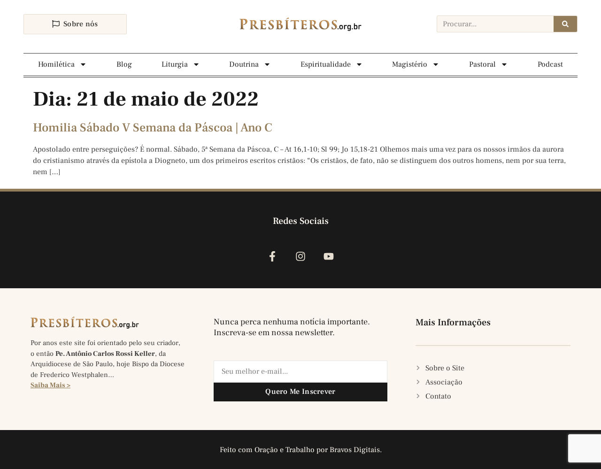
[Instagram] (300, 256)
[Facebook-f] (272, 256)
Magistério (409, 64)
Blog (124, 64)
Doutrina (244, 64)
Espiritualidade (325, 64)
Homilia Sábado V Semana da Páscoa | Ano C (152, 128)
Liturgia (175, 64)
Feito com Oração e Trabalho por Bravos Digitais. (301, 449)
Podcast (550, 64)
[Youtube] (329, 256)
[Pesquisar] (565, 24)
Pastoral (482, 64)
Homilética (56, 64)
